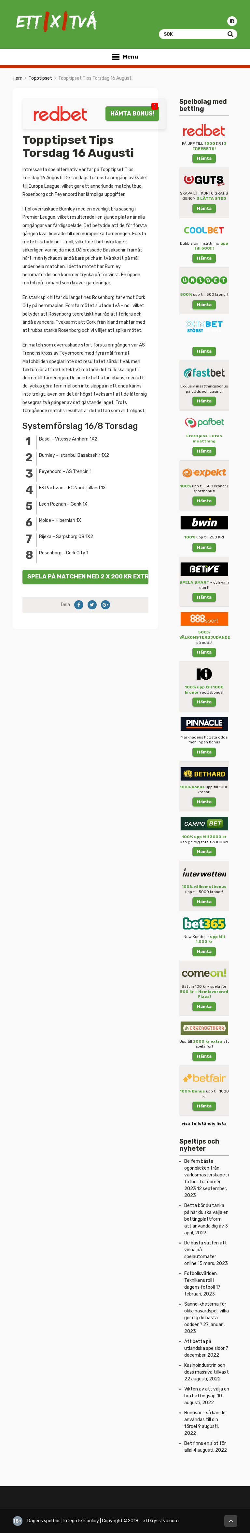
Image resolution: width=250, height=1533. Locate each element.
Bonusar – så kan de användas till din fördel (205, 1419)
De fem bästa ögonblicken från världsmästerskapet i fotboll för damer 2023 (206, 1175)
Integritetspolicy (81, 1521)
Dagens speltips (44, 1521)
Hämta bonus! (132, 113)
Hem (17, 78)
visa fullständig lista (204, 1123)
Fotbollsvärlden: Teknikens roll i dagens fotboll (201, 1280)
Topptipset (40, 78)
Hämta (204, 158)
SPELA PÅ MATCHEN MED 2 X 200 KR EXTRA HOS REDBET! (87, 576)
